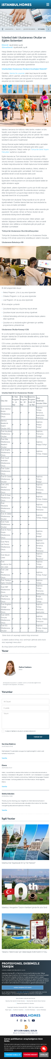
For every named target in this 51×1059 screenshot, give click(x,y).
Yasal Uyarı (8, 1010)
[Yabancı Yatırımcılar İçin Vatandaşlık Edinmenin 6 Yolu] (25, 948)
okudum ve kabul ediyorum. (20, 731)
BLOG (18, 29)
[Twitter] (29, 1020)
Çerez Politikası (41, 1010)
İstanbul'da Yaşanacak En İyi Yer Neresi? (18, 863)
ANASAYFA (9, 29)
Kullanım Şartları (18, 1010)
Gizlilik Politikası (30, 1010)
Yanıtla (4, 758)
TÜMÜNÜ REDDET (30, 1055)
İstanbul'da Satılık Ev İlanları (25, 1003)
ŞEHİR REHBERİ (29, 29)
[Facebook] (17, 1020)
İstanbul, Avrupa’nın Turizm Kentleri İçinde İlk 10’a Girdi (24, 907)
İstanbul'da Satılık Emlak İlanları (15, 1001)
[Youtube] (33, 1020)
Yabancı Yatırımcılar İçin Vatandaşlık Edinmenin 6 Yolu (24, 952)
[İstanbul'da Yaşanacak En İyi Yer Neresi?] (25, 859)
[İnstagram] (21, 1020)
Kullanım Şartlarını (11, 731)
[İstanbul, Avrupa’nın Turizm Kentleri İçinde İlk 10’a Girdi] (25, 904)
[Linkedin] (25, 1020)
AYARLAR (43, 1055)
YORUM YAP (38, 737)
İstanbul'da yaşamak (17, 73)
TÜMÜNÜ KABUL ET (13, 1055)
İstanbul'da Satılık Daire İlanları (36, 1001)
